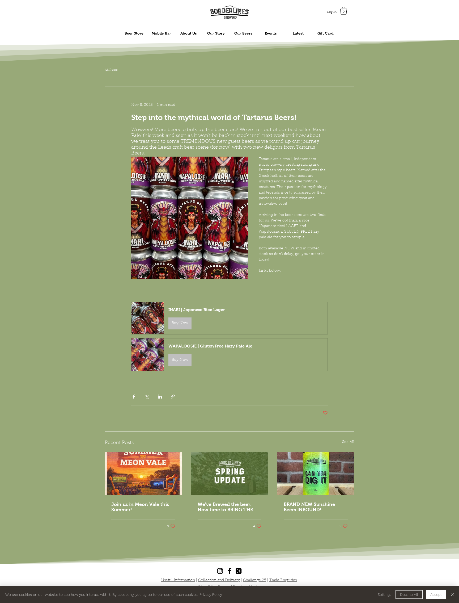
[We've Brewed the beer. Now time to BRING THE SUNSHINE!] (229, 473)
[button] (343, 11)
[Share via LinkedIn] (159, 396)
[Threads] (239, 571)
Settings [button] (384, 594)
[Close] (452, 594)
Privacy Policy (210, 594)
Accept (436, 594)
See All (348, 442)
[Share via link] (172, 396)
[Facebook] (229, 571)
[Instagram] (220, 571)
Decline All (409, 594)
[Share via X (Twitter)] (146, 396)
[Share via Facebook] (133, 396)
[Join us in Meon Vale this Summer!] (143, 473)
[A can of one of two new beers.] (315, 473)
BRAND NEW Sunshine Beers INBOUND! (309, 507)
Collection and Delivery (219, 580)
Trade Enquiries (283, 580)
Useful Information (178, 580)
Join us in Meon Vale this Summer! (140, 507)
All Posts (111, 70)
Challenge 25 (254, 580)
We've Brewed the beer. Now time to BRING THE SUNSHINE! (225, 507)
